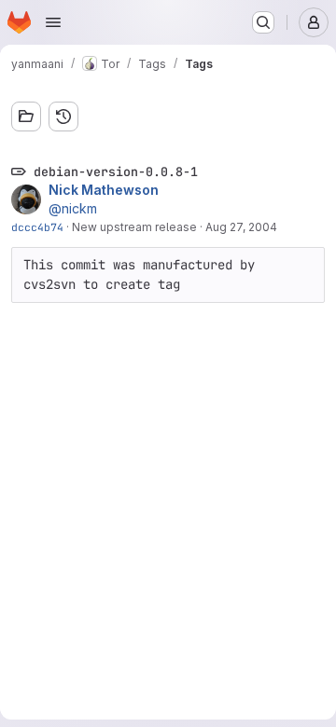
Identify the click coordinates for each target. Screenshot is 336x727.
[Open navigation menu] (53, 22)
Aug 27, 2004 (241, 227)
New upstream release (134, 227)
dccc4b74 (37, 227)
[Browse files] (26, 116)
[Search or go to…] (263, 22)
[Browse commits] (63, 116)
